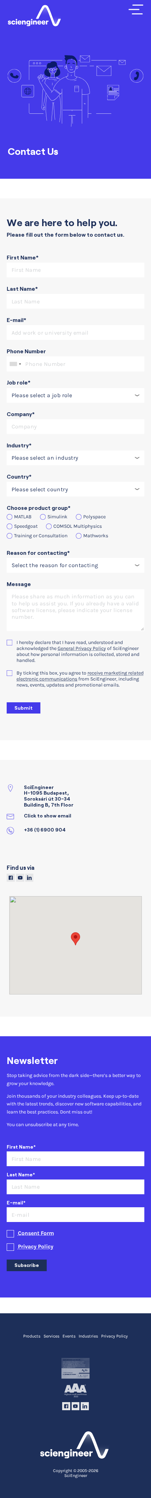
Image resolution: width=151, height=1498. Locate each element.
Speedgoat (26, 526)
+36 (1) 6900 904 (45, 830)
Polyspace (94, 517)
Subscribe (26, 1265)
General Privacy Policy (82, 648)
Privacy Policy (35, 1246)
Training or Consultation (40, 536)
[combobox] (15, 364)
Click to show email (47, 816)
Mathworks (95, 536)
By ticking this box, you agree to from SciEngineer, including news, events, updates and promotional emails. (80, 679)
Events (69, 1336)
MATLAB (23, 517)
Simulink (57, 517)
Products (31, 1336)
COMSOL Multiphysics (77, 526)
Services (51, 1336)
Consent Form (36, 1233)
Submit (23, 708)
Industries (88, 1336)
